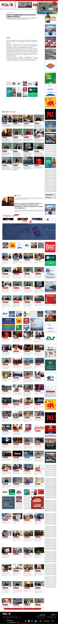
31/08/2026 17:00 (6, 259)
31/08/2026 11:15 (16, 151)
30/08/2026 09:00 (16, 417)
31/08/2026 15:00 (16, 123)
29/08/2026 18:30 (38, 457)
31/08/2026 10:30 (5, 165)
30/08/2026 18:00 (38, 377)
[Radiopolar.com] (1, 9)
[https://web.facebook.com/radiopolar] (15, 3)
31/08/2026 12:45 (16, 137)
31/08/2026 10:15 (16, 165)
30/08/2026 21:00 (6, 364)
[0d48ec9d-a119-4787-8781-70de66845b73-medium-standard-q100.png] (7, 6)
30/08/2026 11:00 (38, 404)
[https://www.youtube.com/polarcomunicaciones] (15, 7)
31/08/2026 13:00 (5, 137)
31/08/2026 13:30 (37, 123)
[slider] (10, 622)
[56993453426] (15, 2)
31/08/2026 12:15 (26, 137)
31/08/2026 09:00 (37, 165)
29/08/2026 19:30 (16, 457)
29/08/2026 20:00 (6, 457)
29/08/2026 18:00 (6, 470)
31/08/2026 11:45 (5, 151)
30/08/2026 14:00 (6, 404)
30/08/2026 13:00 (16, 404)
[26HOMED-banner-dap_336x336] (37, 330)
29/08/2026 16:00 (38, 470)
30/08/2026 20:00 (27, 364)
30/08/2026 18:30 (27, 377)
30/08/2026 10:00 (6, 417)
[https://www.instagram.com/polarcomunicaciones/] (15, 6)
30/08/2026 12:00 (27, 404)
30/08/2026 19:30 (38, 364)
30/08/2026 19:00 (6, 377)
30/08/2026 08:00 (27, 417)
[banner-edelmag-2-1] (8, 330)
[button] (55, 3)
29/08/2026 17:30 (16, 470)
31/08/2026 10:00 (26, 165)
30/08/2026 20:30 (16, 364)
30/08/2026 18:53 (16, 377)
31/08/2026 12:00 (37, 137)
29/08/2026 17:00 (27, 470)
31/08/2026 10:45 (37, 151)
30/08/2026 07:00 (38, 417)
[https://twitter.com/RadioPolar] (15, 4)
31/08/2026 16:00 (5, 123)
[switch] (36, 621)
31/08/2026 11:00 (26, 151)
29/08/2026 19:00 (27, 457)
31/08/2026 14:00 (26, 123)
